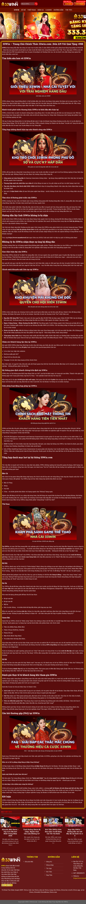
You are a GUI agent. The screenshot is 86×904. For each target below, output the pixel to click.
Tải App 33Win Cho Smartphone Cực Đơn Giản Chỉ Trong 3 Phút (54, 832)
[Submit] (36, 3)
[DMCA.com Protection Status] (7, 885)
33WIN (16, 10)
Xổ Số (23, 10)
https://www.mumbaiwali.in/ (18, 237)
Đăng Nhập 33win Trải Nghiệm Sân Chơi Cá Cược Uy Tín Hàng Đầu (76, 832)
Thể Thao (31, 10)
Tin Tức (68, 10)
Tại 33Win (5, 546)
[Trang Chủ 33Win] (9, 3)
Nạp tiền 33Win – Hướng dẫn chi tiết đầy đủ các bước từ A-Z (33, 832)
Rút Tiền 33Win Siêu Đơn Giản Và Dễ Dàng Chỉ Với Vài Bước (11, 831)
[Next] (82, 25)
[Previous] (3, 25)
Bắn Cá (41, 10)
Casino (49, 10)
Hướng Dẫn (58, 10)
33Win (4, 48)
